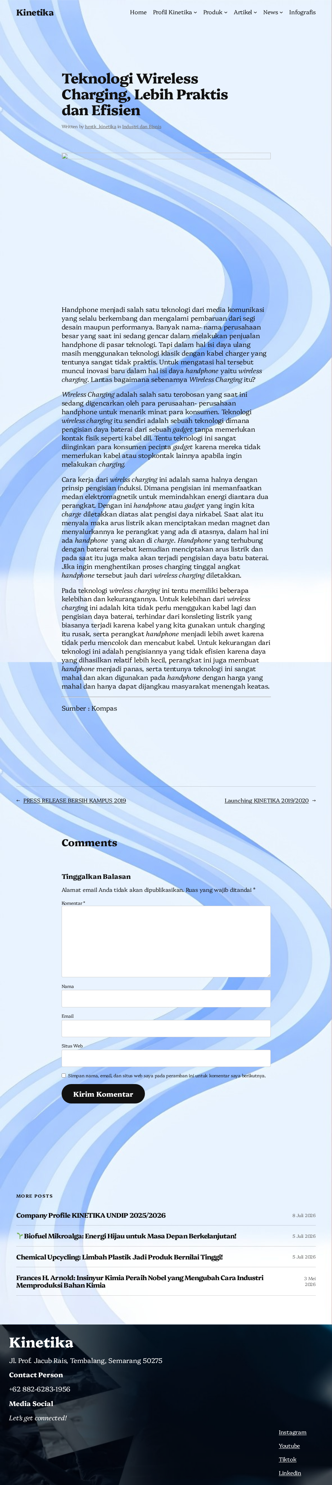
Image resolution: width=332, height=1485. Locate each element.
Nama (68, 986)
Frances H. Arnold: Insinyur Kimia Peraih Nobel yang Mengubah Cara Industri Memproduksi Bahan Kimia (139, 1281)
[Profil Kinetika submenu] (195, 12)
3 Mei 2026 (310, 1281)
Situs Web (72, 1045)
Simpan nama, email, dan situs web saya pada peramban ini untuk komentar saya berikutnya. (167, 1075)
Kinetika (34, 12)
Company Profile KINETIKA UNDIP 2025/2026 (91, 1215)
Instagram (293, 1431)
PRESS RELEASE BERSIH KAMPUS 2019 (74, 800)
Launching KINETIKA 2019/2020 (267, 800)
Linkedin (290, 1472)
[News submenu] (281, 12)
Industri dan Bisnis (141, 126)
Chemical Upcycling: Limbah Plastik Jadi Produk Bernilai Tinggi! (119, 1256)
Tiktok (288, 1459)
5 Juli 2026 (304, 1236)
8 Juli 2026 (304, 1215)
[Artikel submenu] (255, 12)
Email (68, 1016)
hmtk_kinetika (100, 126)
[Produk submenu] (226, 12)
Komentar (73, 903)
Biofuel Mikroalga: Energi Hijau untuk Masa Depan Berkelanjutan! (130, 1235)
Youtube (289, 1445)
